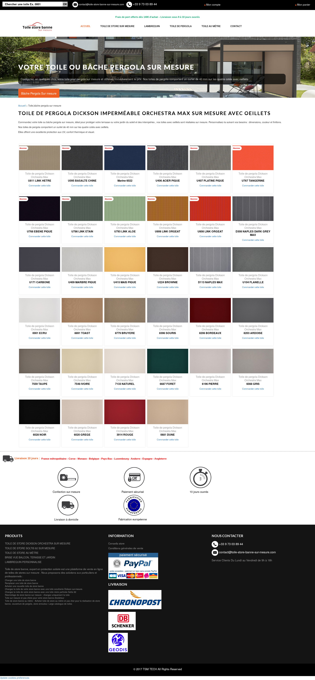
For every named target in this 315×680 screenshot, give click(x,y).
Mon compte (213, 4)
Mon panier (303, 4)
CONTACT (236, 26)
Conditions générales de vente (125, 548)
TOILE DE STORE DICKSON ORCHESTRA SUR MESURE (37, 543)
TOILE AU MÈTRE (210, 26)
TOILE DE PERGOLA (181, 26)
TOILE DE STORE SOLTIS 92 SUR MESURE (30, 548)
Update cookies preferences (14, 677)
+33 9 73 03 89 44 (144, 4)
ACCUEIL (85, 26)
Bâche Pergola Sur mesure (38, 93)
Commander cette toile (39, 185)
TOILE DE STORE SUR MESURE (117, 26)
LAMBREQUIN (152, 26)
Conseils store (116, 543)
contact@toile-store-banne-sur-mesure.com (101, 4)
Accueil (22, 105)
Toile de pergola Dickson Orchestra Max (39, 176)
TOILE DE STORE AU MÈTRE (21, 552)
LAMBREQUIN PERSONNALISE (23, 562)
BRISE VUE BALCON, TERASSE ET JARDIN (30, 557)
